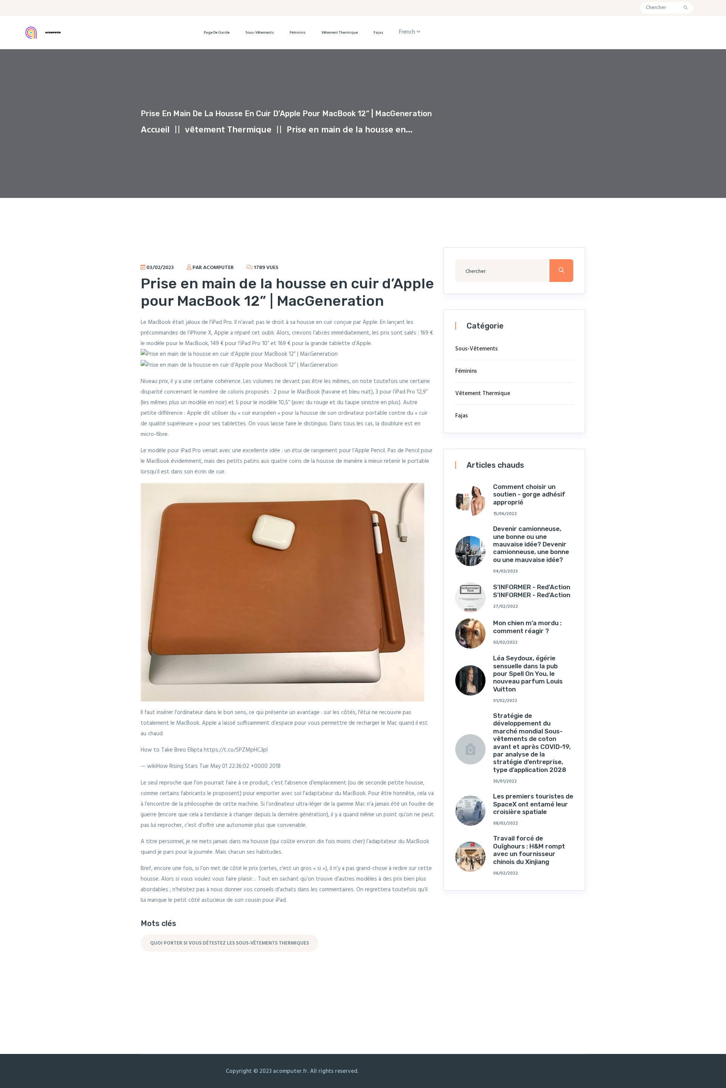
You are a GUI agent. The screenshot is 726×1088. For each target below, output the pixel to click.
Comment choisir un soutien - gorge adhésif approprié (529, 494)
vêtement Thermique (339, 33)
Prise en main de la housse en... (350, 130)
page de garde (217, 33)
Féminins (298, 33)
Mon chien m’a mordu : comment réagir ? (527, 626)
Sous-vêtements (259, 33)
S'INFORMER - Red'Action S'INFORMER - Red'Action (531, 590)
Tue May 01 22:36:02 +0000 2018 (240, 766)
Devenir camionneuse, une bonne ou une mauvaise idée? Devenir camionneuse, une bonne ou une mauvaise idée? (531, 544)
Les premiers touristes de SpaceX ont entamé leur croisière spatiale (533, 804)
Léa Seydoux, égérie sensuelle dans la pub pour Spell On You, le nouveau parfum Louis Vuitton (528, 673)
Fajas (378, 33)
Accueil (155, 130)
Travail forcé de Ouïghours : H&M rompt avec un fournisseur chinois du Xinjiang (529, 849)
